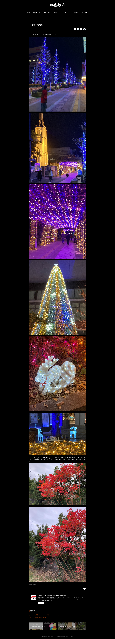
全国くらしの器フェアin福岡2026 (37, 618)
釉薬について (47, 12)
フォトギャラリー (74, 12)
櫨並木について (57, 12)
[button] (28, 12)
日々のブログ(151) (32, 584)
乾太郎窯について (37, 12)
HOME (28, 12)
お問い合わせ (85, 12)
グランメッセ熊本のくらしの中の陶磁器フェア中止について (44, 615)
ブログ (65, 12)
